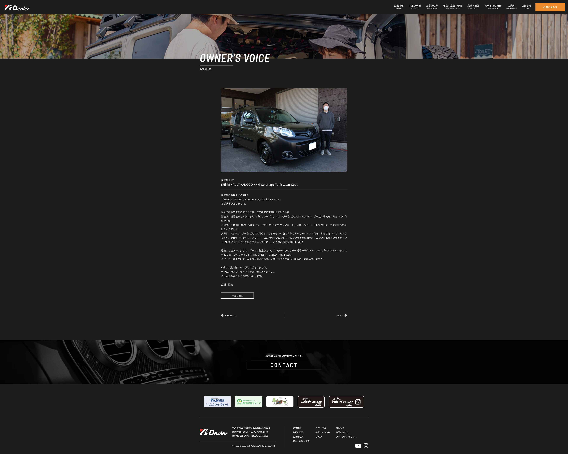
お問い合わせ (342, 432)
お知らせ (340, 427)
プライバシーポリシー (346, 436)
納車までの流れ (323, 432)
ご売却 (319, 436)
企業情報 (297, 427)
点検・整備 (321, 427)
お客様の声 (298, 436)
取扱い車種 (298, 432)
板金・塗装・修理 (301, 441)
